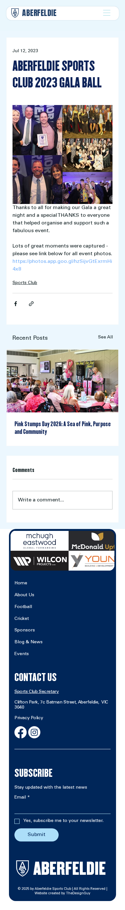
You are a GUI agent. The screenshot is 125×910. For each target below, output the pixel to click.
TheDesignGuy (78, 893)
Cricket (21, 619)
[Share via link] (31, 304)
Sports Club (25, 283)
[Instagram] (34, 732)
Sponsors (24, 630)
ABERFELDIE (39, 13)
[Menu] (106, 13)
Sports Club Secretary (36, 692)
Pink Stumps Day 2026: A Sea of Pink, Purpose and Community (62, 427)
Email (22, 797)
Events (21, 654)
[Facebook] (20, 732)
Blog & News (28, 642)
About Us (24, 595)
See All (105, 337)
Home (20, 583)
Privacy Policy (28, 718)
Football (23, 607)
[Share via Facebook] (16, 304)
